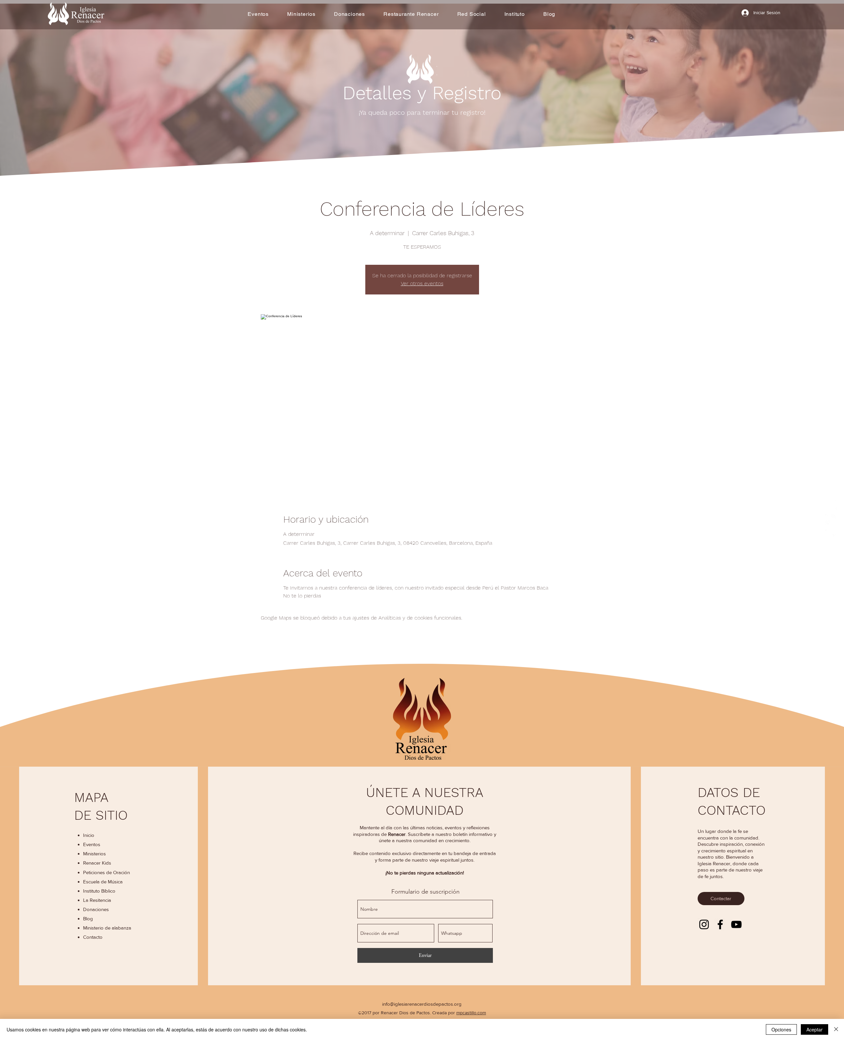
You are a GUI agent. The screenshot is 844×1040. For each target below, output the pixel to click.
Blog (88, 918)
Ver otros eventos (422, 283)
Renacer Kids (97, 863)
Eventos (91, 844)
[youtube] (831, 536)
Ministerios (94, 853)
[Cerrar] (836, 1029)
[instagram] (831, 520)
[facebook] (831, 505)
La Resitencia (97, 900)
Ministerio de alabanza (107, 928)
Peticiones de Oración (106, 872)
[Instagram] (704, 924)
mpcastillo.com (471, 1012)
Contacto (93, 937)
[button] (301, 14)
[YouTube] (736, 924)
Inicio (88, 835)
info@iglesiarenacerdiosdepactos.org (422, 1004)
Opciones (781, 1029)
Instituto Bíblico (99, 891)
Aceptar (814, 1029)
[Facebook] (720, 924)
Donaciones (96, 909)
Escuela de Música (103, 881)
